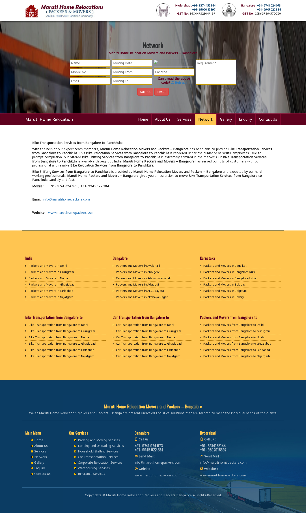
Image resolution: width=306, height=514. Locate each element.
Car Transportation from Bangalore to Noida (145, 337)
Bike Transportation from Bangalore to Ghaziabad (62, 343)
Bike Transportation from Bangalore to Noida (59, 337)
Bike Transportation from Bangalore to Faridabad (61, 350)
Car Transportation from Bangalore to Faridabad (148, 350)
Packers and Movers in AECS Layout (140, 291)
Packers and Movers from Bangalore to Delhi (233, 325)
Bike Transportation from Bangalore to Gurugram (62, 331)
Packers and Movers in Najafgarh (51, 297)
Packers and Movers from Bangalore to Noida (234, 337)
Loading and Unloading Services (101, 446)
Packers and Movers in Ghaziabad (52, 284)
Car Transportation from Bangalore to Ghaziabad (149, 343)
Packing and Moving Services (99, 440)
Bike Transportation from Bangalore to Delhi (58, 325)
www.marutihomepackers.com (71, 212)
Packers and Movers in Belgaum (225, 291)
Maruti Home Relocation (49, 119)
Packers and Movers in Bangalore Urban (230, 278)
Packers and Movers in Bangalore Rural (229, 272)
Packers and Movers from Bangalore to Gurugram (237, 331)
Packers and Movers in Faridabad (51, 291)
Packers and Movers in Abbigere (138, 272)
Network (205, 119)
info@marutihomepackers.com (66, 199)
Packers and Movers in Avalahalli (138, 266)
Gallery (226, 119)
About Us (162, 119)
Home (143, 119)
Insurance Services (91, 473)
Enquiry (245, 119)
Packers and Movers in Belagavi (224, 284)
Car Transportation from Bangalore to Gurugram (148, 331)
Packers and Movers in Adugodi (137, 284)
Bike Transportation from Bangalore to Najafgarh (61, 356)
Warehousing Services (94, 468)
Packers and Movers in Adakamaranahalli (143, 278)
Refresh (180, 82)
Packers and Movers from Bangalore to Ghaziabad (237, 343)
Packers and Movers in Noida (48, 278)
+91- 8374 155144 (203, 5)
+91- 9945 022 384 (269, 9)
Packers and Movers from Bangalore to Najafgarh (236, 356)
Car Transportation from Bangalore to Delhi (145, 325)
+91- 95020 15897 (203, 9)
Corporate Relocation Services (100, 462)
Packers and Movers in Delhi (48, 266)
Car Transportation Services (98, 457)
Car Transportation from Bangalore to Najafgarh (148, 356)
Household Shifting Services (98, 451)
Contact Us (268, 119)
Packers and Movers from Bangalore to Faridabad (236, 350)
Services (184, 119)
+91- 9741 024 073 (269, 5)
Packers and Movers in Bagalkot (224, 266)
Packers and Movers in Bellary (223, 297)
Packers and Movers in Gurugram (51, 272)
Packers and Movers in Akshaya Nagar (142, 297)
